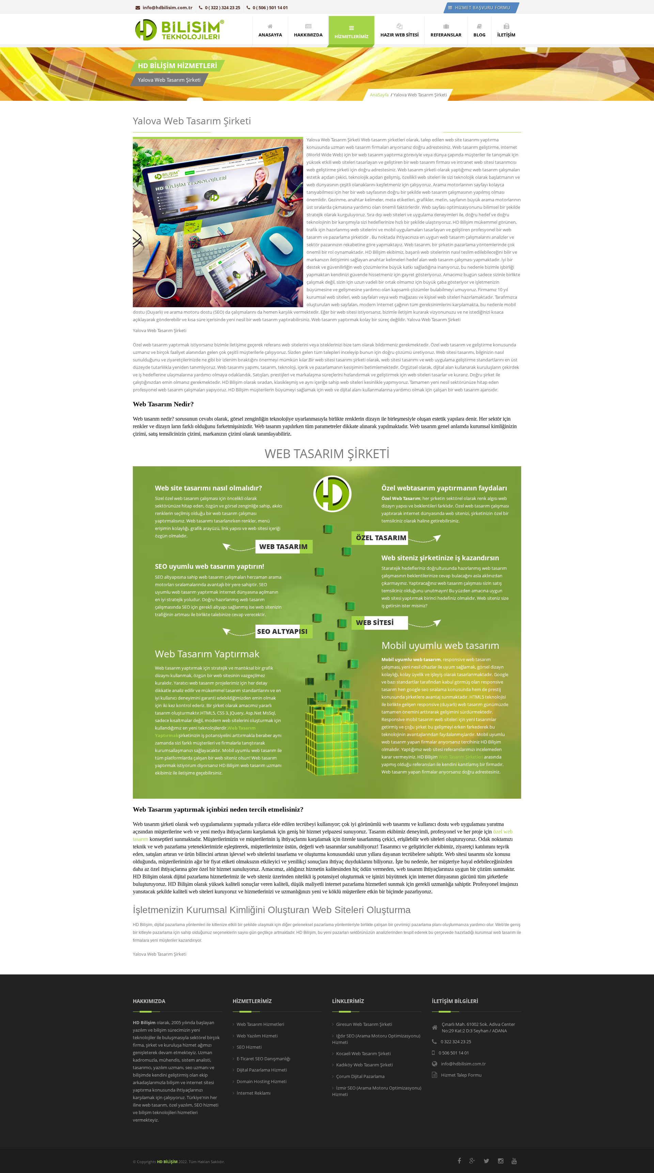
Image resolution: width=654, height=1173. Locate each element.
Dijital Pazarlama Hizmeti (262, 1070)
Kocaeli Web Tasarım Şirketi (363, 1053)
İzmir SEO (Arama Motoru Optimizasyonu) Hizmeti (376, 1091)
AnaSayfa (379, 95)
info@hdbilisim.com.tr (167, 7)
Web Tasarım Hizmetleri (260, 1024)
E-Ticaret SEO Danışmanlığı (263, 1058)
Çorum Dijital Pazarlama (360, 1076)
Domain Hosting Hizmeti (261, 1081)
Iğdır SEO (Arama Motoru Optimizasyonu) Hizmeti (376, 1039)
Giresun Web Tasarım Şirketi (364, 1024)
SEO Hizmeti (249, 1047)
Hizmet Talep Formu (461, 1075)
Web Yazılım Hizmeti (257, 1036)
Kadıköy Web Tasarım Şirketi (364, 1065)
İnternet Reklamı (253, 1093)
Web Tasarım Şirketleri (461, 757)
